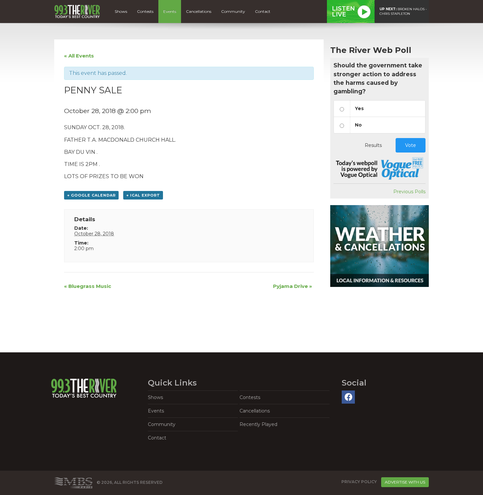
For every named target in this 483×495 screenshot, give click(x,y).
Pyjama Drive (292, 286)
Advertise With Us (405, 482)
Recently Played (258, 424)
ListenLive (343, 11)
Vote (410, 145)
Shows (121, 11)
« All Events (79, 56)
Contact (262, 11)
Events (169, 11)
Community (233, 11)
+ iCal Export (143, 195)
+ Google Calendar (91, 195)
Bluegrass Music (87, 286)
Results (373, 145)
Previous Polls (409, 192)
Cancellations (198, 11)
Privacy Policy (359, 482)
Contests (145, 11)
